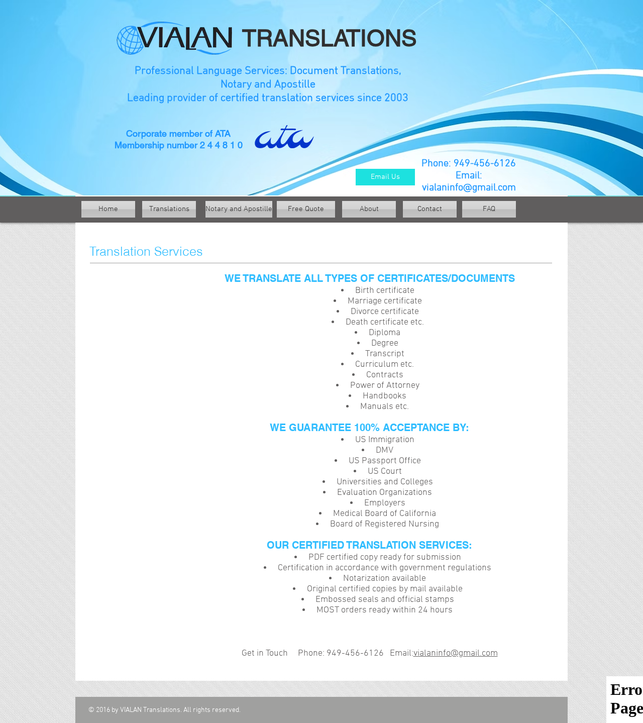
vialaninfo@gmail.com (469, 188)
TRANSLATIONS (327, 38)
